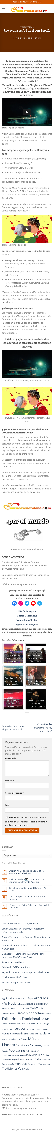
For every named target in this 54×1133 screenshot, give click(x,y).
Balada (23, 1004)
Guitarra (21, 1023)
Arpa (30, 998)
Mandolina (7, 1033)
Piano (33, 1045)
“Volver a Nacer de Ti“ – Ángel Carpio (20, 923)
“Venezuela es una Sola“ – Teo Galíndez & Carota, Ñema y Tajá (26, 947)
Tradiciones (9, 1068)
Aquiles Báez (21, 998)
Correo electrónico (14, 793)
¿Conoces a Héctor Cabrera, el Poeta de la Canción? (29, 906)
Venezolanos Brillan (27, 620)
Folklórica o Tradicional (21, 1018)
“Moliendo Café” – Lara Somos (16, 967)
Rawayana (6, 1059)
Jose (38, 38)
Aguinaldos (8, 998)
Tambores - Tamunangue (39, 1064)
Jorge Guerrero (35, 1023)
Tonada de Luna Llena (13, 962)
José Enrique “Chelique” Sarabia (37, 1029)
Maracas (17, 1033)
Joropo (19, 1028)
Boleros (40, 1003)
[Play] (27, 112)
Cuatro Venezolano (27, 616)
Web (7, 805)
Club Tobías (37, 1008)
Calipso (10, 1008)
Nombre (9, 780)
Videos (31, 27)
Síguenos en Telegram (27, 624)
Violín (26, 1069)
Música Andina (7, 1039)
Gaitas (44, 1019)
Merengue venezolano (35, 1033)
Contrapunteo (8, 1013)
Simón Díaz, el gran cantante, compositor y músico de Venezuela (23, 930)
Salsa (38, 1059)
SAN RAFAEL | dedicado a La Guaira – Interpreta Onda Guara (27, 872)
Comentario (11, 758)
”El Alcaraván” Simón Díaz (14, 977)
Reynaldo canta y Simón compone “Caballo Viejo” (26, 972)
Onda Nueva (22, 1045)
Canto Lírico (18, 1009)
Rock (32, 1059)
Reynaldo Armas (20, 1059)
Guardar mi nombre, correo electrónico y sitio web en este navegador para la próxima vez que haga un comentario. (26, 821)
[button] (3, 8)
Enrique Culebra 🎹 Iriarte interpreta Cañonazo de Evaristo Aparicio (27, 880)
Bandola (31, 1003)
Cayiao (26, 1008)
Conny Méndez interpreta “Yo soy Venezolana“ (43, 727)
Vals (21, 1068)
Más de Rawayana (27, 611)
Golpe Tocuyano (9, 1023)
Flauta (48, 1013)
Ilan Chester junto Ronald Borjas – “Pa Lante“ (27, 889)
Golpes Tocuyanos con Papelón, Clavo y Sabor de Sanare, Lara (26, 939)
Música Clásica (20, 1039)
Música (23, 27)
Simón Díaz (19, 1064)
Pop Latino (17, 1050)
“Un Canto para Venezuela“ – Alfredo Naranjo (27, 897)
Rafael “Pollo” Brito (37, 1055)
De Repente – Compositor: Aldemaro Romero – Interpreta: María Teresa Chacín (25, 955)
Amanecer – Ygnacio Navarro (16, 982)
